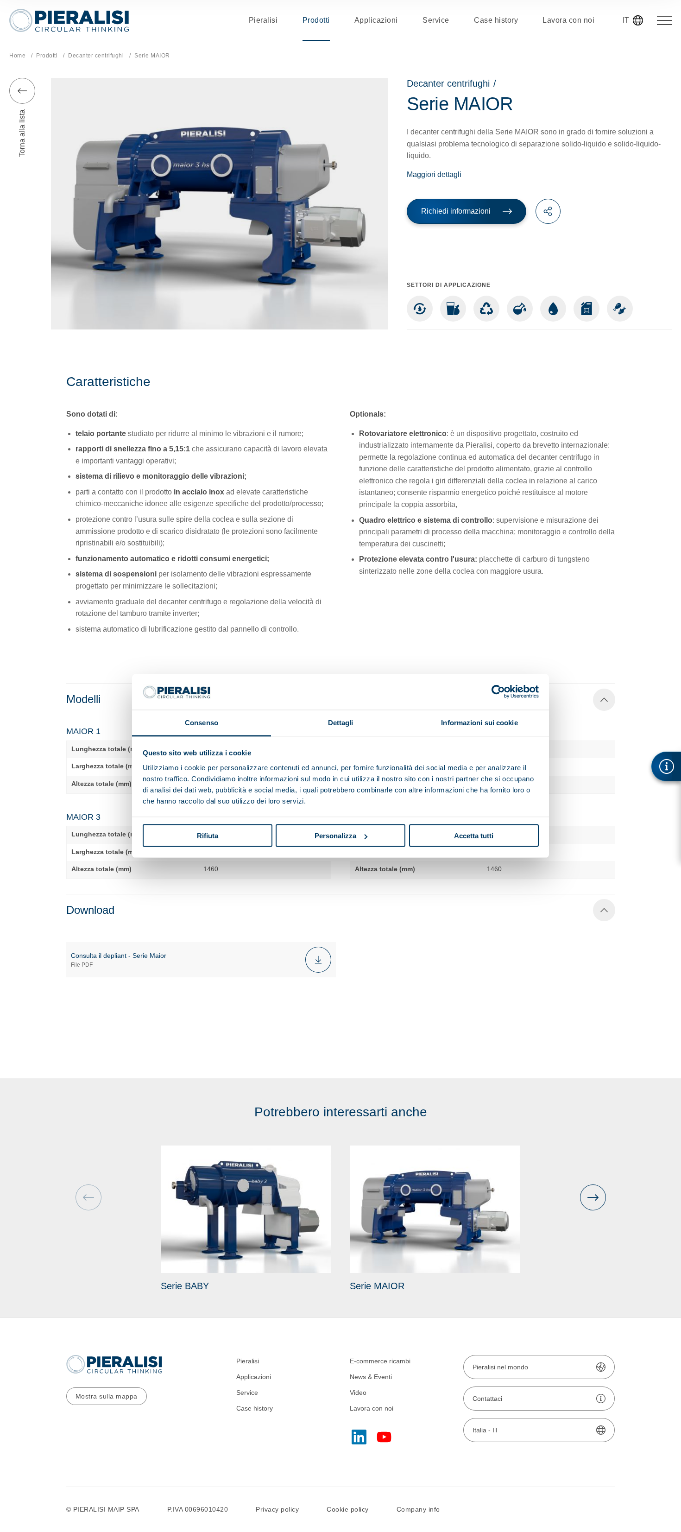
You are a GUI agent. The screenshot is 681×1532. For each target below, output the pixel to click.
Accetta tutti (473, 836)
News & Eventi (371, 1376)
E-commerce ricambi (380, 1361)
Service (247, 1392)
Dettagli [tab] (340, 722)
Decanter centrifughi (96, 55)
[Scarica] (318, 960)
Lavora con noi (371, 1408)
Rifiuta (207, 836)
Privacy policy (277, 1509)
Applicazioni (253, 1376)
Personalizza (335, 836)
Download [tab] (90, 910)
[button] (593, 1197)
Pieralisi (247, 1361)
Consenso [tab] (201, 722)
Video (358, 1392)
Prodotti (46, 55)
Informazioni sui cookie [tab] (479, 722)
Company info (418, 1509)
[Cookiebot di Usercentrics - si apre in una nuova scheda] (498, 692)
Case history (254, 1408)
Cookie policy (348, 1509)
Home (17, 55)
